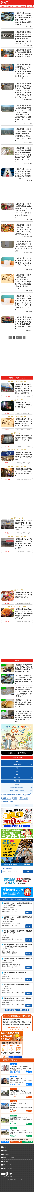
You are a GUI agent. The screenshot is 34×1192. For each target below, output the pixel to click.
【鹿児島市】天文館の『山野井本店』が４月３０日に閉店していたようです (23, 438)
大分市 (28, 794)
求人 (17, 6)
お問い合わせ (6, 1161)
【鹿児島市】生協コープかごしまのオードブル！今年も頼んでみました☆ (23, 595)
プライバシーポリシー (8, 1165)
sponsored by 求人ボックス (24, 899)
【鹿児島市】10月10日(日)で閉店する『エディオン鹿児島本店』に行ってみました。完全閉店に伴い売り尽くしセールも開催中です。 (23, 388)
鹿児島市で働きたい (9, 899)
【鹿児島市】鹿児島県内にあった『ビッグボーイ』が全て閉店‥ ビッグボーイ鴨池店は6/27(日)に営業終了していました (24, 613)
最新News (10, 6)
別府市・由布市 (7, 798)
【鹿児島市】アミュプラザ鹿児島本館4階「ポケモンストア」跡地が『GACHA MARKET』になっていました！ (23, 525)
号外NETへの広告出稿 (8, 1157)
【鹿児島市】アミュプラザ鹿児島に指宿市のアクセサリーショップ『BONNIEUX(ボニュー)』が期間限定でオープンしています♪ (23, 692)
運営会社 (5, 1150)
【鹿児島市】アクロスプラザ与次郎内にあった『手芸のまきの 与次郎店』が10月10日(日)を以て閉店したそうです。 (23, 543)
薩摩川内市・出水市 (8, 801)
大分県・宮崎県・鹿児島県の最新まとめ (13, 794)
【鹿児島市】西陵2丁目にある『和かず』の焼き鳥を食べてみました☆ (23, 405)
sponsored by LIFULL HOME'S (23, 1060)
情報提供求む (6, 1154)
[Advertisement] (17, 191)
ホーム (4, 1147)
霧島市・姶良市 (24, 798)
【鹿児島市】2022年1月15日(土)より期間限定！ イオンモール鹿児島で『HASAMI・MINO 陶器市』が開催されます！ (23, 679)
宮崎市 (15, 798)
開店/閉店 (23, 6)
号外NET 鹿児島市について (9, 1168)
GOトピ (3, 6)
